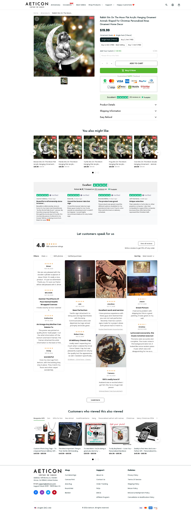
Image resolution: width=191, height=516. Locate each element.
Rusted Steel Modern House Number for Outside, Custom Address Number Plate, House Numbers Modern (111, 329)
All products (45, 13)
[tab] (93, 172)
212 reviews (99, 189)
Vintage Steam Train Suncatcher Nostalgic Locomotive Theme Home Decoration (111, 391)
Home (36, 13)
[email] (47, 484)
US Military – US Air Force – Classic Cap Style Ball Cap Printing (80, 360)
